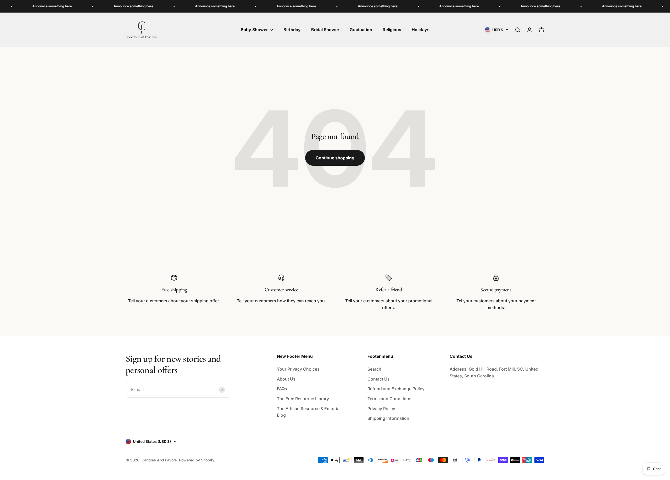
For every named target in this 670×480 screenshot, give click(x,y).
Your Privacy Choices (298, 369)
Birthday (292, 29)
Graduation (361, 29)
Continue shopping (335, 157)
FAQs (282, 388)
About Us (286, 379)
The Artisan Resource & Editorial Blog (308, 412)
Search (374, 369)
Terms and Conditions (389, 398)
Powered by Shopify (196, 460)
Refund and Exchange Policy (396, 388)
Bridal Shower (325, 29)
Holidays (420, 29)
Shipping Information (388, 418)
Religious (392, 29)
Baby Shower (254, 29)
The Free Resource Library (303, 398)
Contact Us (378, 379)
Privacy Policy (381, 408)
